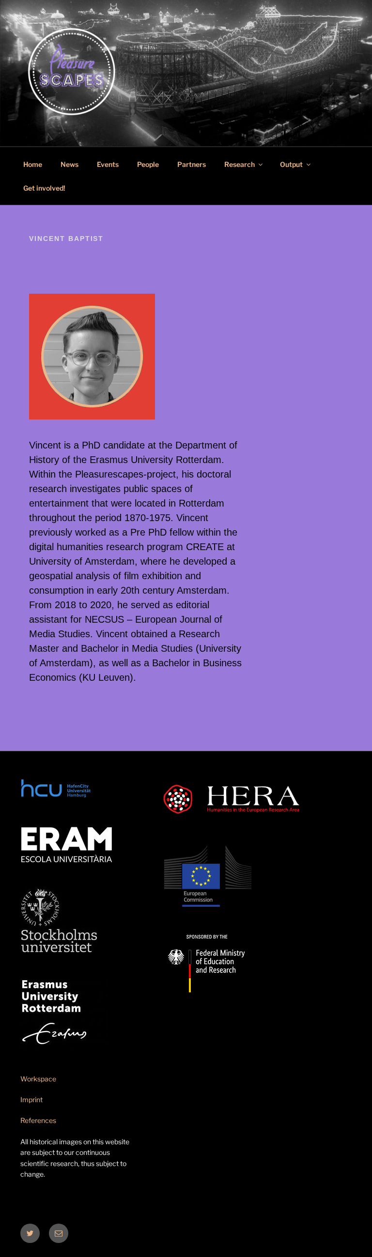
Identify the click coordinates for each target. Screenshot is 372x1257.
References (38, 1120)
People (148, 164)
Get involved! (44, 188)
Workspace (38, 1079)
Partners (191, 164)
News (69, 164)
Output (291, 164)
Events (108, 164)
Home (32, 164)
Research (239, 164)
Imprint (31, 1099)
